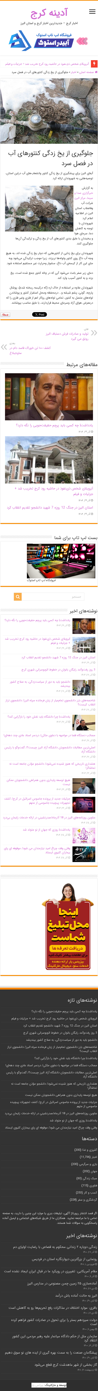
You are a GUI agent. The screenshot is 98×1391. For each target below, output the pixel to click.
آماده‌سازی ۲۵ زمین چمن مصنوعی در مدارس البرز (62, 1283)
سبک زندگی (90, 1178)
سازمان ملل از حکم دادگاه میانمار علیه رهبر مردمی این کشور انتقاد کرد (54, 1338)
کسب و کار (90, 1192)
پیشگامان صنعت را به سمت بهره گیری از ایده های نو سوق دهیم (51, 1352)
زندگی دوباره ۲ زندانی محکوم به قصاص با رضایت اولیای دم (55, 1247)
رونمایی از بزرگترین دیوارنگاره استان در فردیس (64, 1259)
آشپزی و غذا (89, 1150)
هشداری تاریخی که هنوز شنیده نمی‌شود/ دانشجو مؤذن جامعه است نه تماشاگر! (52, 765)
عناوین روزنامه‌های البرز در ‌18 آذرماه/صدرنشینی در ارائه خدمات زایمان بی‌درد (49, 817)
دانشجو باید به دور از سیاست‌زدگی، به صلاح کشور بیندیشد (40, 683)
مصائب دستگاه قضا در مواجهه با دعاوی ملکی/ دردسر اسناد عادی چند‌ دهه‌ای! (49, 735)
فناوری (93, 1185)
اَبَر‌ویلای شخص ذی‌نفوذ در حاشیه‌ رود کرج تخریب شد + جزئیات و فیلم (47, 63)
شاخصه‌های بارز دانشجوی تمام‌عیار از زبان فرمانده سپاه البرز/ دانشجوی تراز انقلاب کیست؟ (50, 702)
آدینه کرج (49, 13)
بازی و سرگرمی (88, 1164)
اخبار (73, 72)
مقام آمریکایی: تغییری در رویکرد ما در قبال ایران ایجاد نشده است (50, 1271)
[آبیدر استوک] (49, 40)
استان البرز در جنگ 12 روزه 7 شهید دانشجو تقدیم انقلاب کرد (50, 507)
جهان (94, 1171)
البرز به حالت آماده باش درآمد (76, 1295)
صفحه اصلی (87, 72)
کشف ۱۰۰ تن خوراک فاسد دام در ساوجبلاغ (30, 348)
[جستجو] (18, 597)
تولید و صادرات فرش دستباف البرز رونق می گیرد (67, 334)
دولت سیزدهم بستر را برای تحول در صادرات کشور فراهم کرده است (54, 1322)
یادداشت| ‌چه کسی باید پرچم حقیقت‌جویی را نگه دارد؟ (54, 425)
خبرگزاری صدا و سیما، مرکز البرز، (83, 196)
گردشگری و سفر (87, 1199)
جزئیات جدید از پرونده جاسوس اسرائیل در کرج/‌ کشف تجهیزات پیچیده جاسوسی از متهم (37, 800)
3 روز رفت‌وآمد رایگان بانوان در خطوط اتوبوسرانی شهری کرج (58, 669)
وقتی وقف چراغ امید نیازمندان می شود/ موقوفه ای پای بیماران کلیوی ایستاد (37, 850)
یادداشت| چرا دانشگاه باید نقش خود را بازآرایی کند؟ (39, 716)
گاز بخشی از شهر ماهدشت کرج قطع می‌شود (65, 1365)
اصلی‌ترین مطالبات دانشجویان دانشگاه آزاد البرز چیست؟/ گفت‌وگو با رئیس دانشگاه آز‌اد (49, 749)
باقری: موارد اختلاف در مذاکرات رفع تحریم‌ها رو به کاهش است (53, 1308)
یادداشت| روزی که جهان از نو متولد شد (46, 829)
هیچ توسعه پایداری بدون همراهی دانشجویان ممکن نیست (38, 782)
